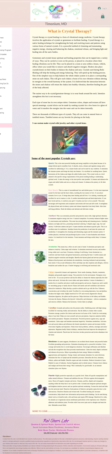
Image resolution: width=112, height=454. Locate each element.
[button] (103, 16)
